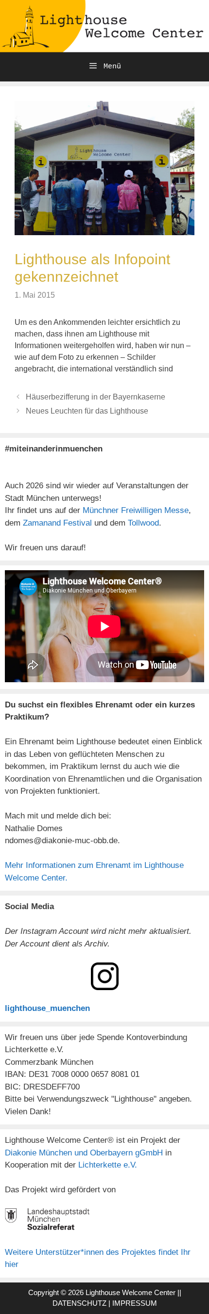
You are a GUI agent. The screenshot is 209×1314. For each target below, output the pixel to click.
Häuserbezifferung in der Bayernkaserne (95, 397)
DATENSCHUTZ (79, 1303)
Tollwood (143, 523)
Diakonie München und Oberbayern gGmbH (85, 1152)
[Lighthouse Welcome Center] (104, 25)
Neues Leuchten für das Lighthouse (87, 411)
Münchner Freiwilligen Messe (136, 510)
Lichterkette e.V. (107, 1165)
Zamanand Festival (57, 523)
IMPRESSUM (134, 1303)
